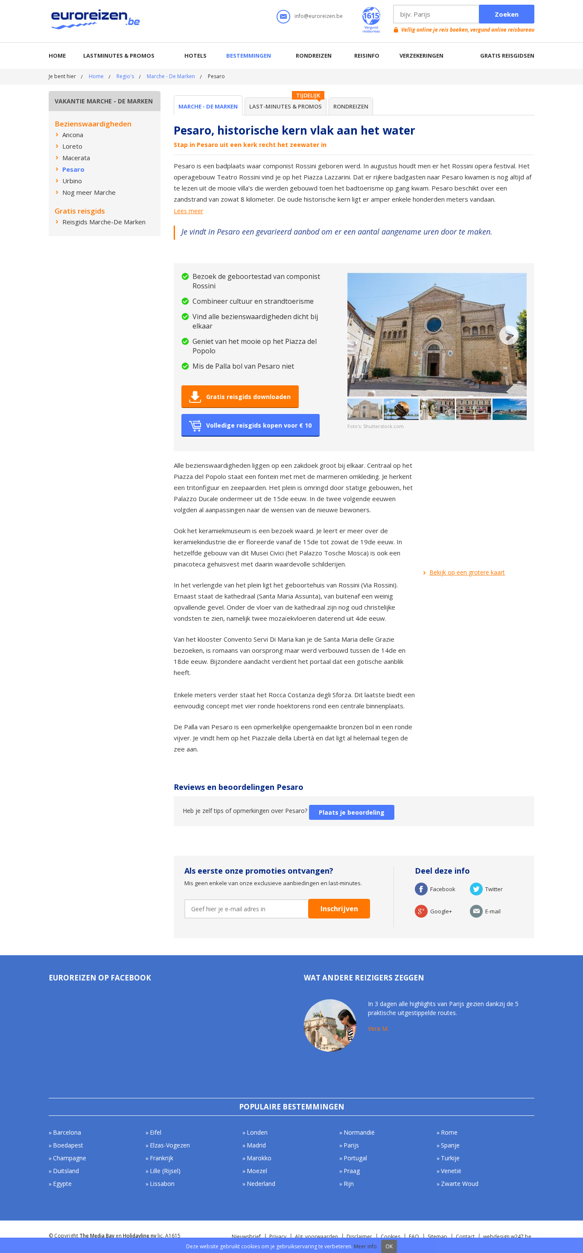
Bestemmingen (248, 55)
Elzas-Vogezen (170, 1145)
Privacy (277, 1236)
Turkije (450, 1158)
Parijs (351, 1145)
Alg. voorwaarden (316, 1236)
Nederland (261, 1184)
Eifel (155, 1132)
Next (509, 335)
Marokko (259, 1158)
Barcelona (67, 1132)
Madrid (256, 1145)
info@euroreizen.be (318, 16)
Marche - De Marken (171, 76)
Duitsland (66, 1171)
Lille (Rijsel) (165, 1171)
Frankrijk (161, 1158)
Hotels (195, 55)
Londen (257, 1132)
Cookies (390, 1236)
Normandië (359, 1132)
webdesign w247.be (507, 1236)
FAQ (414, 1236)
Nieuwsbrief (246, 1236)
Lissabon (162, 1184)
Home (57, 55)
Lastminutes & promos (118, 55)
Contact (465, 1236)
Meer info (365, 1246)
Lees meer (188, 211)
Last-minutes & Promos (285, 106)
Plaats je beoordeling (352, 812)
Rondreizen (314, 55)
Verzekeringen (421, 55)
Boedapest (68, 1145)
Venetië (451, 1171)
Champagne (69, 1158)
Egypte (62, 1184)
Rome (449, 1132)
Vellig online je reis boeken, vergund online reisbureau (467, 29)
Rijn (349, 1184)
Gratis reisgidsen (507, 55)
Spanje (450, 1145)
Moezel (257, 1171)
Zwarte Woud (459, 1184)
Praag (352, 1171)
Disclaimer (359, 1236)
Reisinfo (366, 55)
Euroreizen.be (96, 21)
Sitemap (437, 1236)
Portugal (355, 1158)
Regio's (125, 76)
